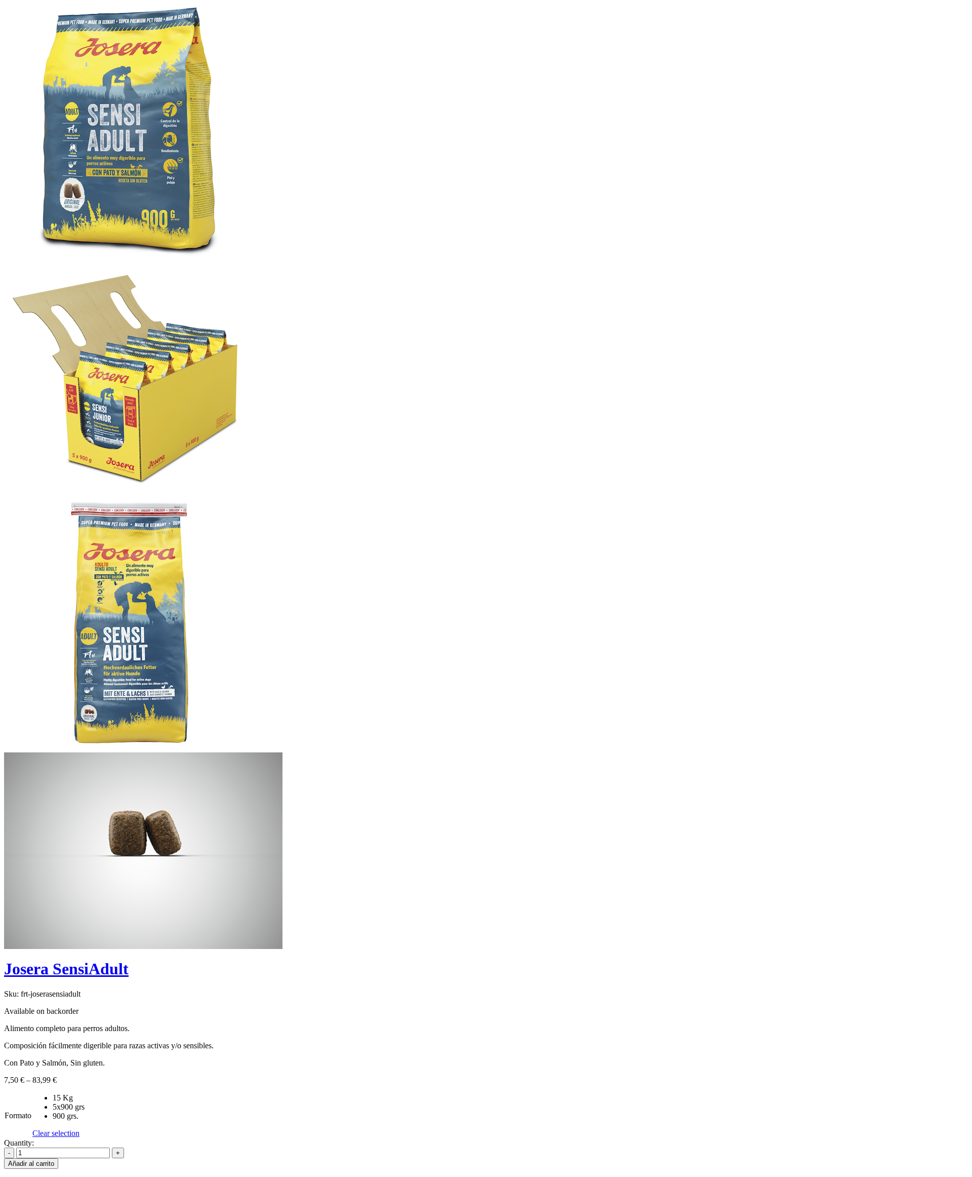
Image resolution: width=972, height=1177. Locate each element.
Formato (18, 1115)
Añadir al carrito (31, 1163)
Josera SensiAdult (66, 969)
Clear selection (55, 1133)
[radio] (69, 1098)
